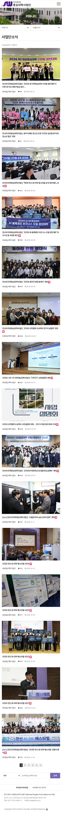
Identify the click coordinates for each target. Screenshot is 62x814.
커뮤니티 (5, 28)
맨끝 (40, 765)
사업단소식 (36, 28)
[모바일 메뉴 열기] (59, 4)
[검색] (55, 775)
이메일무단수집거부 (39, 787)
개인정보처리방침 (22, 787)
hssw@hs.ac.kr (35, 800)
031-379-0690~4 (15, 800)
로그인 (47, 809)
